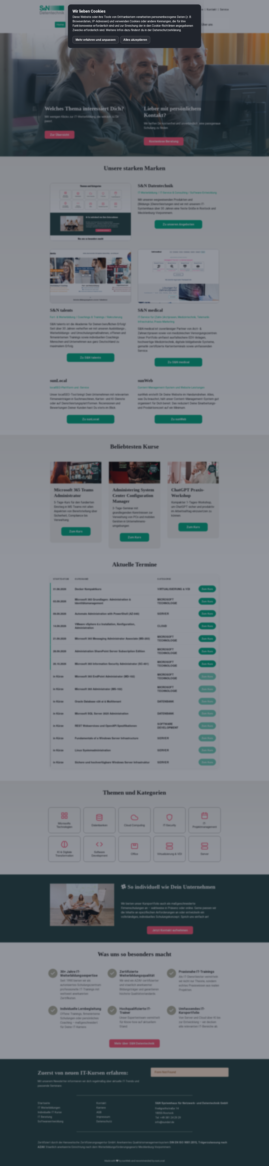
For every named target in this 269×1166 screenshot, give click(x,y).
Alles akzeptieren (135, 39)
